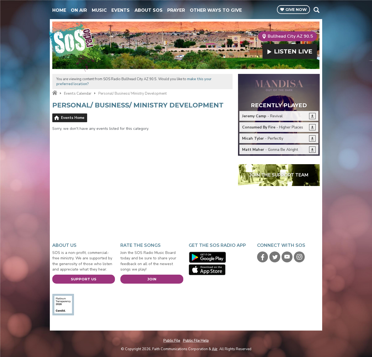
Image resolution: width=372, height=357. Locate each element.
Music (99, 10)
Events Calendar (78, 93)
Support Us (83, 279)
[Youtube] (287, 256)
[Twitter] (274, 256)
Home (59, 10)
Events (120, 10)
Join (151, 279)
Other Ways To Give (216, 10)
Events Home (72, 117)
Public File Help (196, 340)
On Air (79, 10)
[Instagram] (299, 256)
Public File (171, 340)
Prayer (176, 10)
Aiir (215, 349)
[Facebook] (262, 256)
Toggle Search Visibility (316, 10)
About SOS (149, 10)
